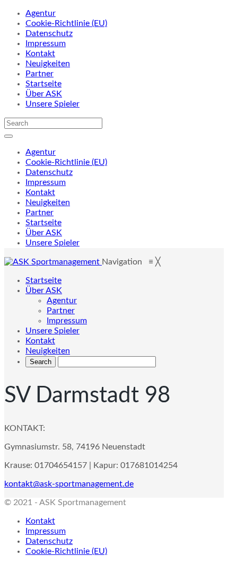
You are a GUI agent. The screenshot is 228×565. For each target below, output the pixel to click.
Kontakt (40, 53)
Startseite (43, 84)
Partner (39, 73)
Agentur (40, 13)
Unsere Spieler (52, 104)
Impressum (45, 43)
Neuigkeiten (47, 63)
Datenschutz (49, 33)
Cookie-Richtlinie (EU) (66, 23)
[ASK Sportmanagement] (53, 262)
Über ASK (43, 94)
